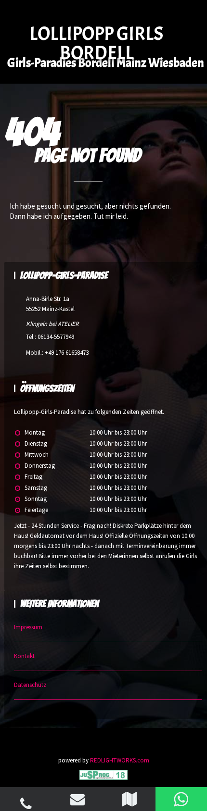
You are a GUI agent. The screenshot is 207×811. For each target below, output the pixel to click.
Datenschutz (30, 685)
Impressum (28, 627)
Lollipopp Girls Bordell (96, 43)
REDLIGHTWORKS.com (119, 760)
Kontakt (24, 656)
